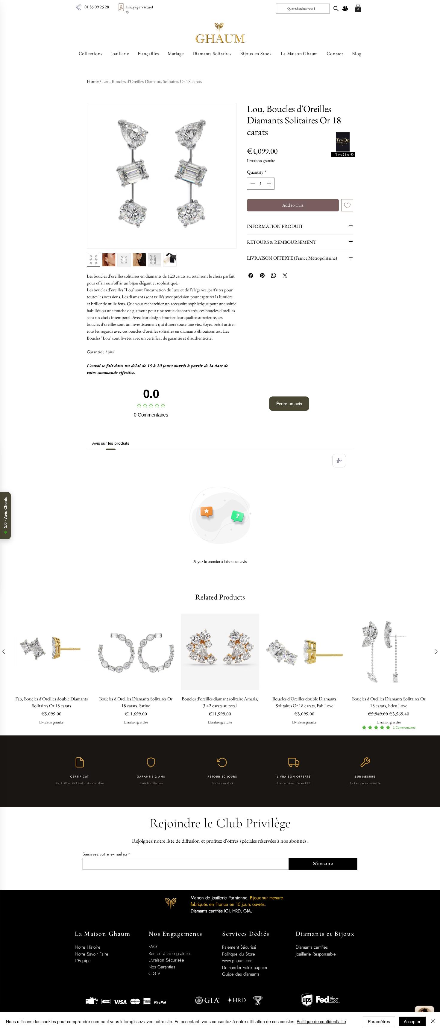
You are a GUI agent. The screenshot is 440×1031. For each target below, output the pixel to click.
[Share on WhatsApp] (273, 275)
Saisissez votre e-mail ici (105, 854)
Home (92, 81)
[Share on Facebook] (250, 275)
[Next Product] (436, 651)
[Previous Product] (3, 651)
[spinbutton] (260, 183)
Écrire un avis (289, 403)
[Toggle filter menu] (339, 460)
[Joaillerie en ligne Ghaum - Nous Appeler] (78, 7)
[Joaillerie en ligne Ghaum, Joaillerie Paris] (336, 8)
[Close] (432, 1021)
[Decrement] (252, 183)
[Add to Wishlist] (347, 205)
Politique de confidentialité (321, 1021)
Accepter (412, 1021)
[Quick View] (51, 652)
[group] (220, 671)
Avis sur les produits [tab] (110, 443)
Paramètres (379, 1021)
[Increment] (269, 183)
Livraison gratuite (261, 160)
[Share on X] (285, 275)
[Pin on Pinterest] (262, 275)
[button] (358, 8)
